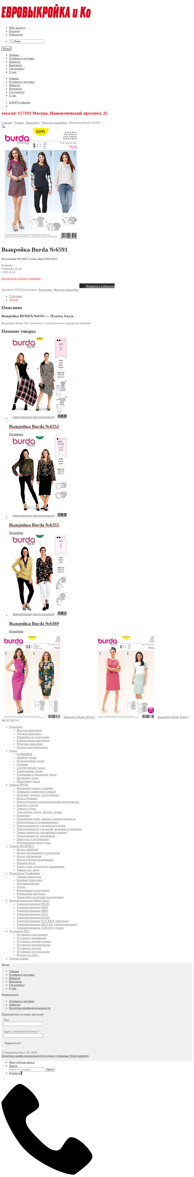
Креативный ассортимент (33, 890)
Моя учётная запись (22, 1062)
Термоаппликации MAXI (33, 904)
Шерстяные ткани (28, 781)
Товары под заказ (28, 869)
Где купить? (17, 68)
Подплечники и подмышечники (37, 822)
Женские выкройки (54, 122)
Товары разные (19, 958)
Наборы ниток (26, 863)
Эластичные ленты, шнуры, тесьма (39, 812)
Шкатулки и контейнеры (33, 839)
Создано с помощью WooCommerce (66, 1055)
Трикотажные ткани (30, 771)
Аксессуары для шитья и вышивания (40, 866)
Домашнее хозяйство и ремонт (36, 791)
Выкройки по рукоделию (33, 737)
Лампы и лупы (26, 808)
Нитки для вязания (29, 856)
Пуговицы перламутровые (34, 941)
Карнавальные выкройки (33, 740)
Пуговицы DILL (20, 931)
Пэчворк (22, 764)
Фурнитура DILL (28, 955)
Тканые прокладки (29, 876)
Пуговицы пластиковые (32, 934)
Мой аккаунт (17, 27)
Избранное (16, 34)
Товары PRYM (18, 784)
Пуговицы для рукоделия (33, 951)
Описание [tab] (15, 296)
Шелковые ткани (28, 778)
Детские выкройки (29, 733)
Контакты (15, 65)
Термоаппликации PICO (32, 914)
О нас (12, 72)
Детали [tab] (13, 299)
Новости (14, 61)
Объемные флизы (28, 883)
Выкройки (33, 122)
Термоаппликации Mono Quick (29, 900)
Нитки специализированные (35, 859)
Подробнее (16, 434)
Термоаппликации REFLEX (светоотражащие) (47, 924)
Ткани (13, 750)
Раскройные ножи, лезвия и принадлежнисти (46, 818)
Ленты (21, 887)
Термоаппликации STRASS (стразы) (40, 927)
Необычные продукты (31, 893)
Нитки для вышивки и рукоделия (38, 852)
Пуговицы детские (29, 948)
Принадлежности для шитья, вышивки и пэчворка (49, 829)
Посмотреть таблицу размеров (21, 278)
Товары (14, 55)
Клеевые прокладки (29, 880)
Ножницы (23, 815)
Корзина (14, 31)
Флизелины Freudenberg (24, 873)
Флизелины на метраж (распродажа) (40, 897)
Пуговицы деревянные (31, 938)
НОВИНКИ (24, 754)
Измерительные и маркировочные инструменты (48, 801)
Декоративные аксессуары (34, 842)
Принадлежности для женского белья (41, 825)
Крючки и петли (27, 805)
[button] (3, 126)
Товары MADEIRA (21, 846)
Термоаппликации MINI (32, 910)
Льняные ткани (27, 757)
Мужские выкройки (30, 744)
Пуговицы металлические (33, 944)
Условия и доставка (21, 58)
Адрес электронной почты (21, 1031)
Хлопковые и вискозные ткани (37, 774)
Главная (7, 122)
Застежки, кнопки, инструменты (38, 795)
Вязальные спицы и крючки (35, 788)
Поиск (13, 1065)
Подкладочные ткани (30, 761)
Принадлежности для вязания (36, 835)
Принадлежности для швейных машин (42, 832)
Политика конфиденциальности (30, 1008)
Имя (6, 1020)
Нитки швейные (27, 849)
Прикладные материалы (32, 747)
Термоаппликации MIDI (32, 907)
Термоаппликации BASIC (33, 917)
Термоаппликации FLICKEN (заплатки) (43, 921)
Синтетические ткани (31, 767)
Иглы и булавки (27, 798)
